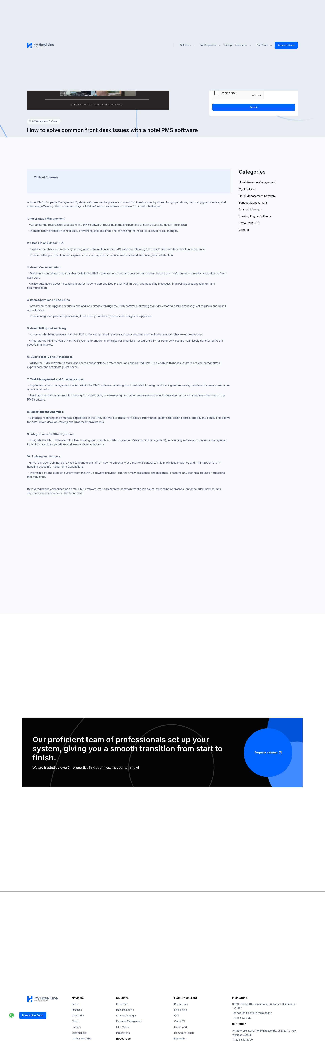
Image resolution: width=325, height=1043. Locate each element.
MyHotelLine (247, 189)
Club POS (179, 1021)
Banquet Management (253, 202)
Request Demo (286, 45)
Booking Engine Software (255, 216)
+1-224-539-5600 (242, 1039)
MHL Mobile (123, 1027)
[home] (40, 45)
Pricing (228, 45)
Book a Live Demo (33, 1015)
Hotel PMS (122, 1004)
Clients (76, 1021)
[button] (187, 45)
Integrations (123, 1032)
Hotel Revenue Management (257, 182)
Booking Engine (125, 1009)
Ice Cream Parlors (184, 1032)
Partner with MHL (81, 1038)
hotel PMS (78, 489)
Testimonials (79, 1032)
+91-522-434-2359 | (244, 1013)
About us (77, 1009)
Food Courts (181, 1027)
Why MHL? (78, 1015)
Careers (76, 1027)
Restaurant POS (249, 223)
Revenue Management (129, 1021)
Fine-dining (180, 1009)
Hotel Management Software (43, 121)
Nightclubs (180, 1038)
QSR (176, 1015)
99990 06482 (264, 1013)
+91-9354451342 (241, 1018)
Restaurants (181, 1004)
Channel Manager (250, 209)
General (244, 229)
